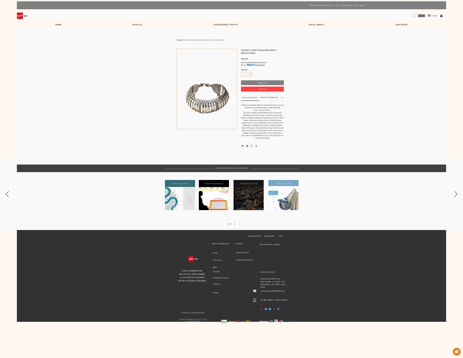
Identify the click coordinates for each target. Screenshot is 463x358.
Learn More (260, 65)
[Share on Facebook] (242, 146)
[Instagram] (261, 309)
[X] (274, 309)
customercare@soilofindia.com (272, 291)
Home (179, 40)
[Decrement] (242, 74)
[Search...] (421, 15)
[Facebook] (266, 309)
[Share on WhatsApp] (251, 146)
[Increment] (250, 74)
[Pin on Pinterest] (247, 146)
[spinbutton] (246, 74)
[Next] (455, 194)
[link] (250, 97)
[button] (441, 15)
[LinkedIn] (270, 309)
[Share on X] (256, 146)
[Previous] (7, 194)
